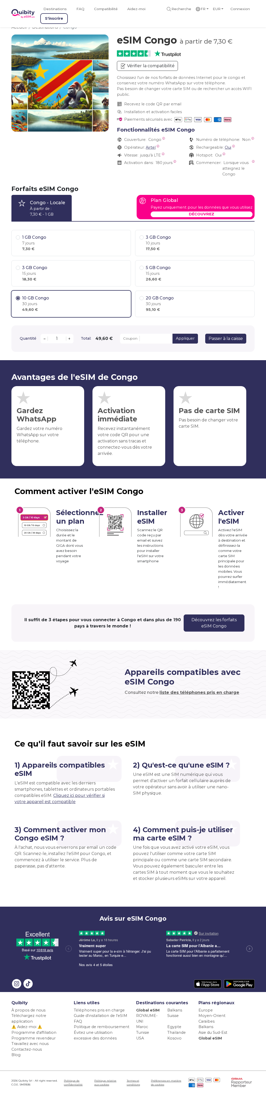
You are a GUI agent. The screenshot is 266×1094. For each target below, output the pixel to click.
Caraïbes (206, 1021)
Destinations (55, 9)
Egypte (174, 1026)
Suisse (173, 1015)
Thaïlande (176, 1032)
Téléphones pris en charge (99, 1010)
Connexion (240, 9)
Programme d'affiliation (33, 1032)
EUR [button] (217, 9)
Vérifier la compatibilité (150, 65)
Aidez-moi (136, 9)
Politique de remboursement (101, 1026)
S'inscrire (54, 18)
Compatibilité (106, 9)
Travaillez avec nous (30, 1043)
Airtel (151, 147)
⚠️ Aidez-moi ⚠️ (26, 1026)
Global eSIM (148, 1010)
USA (140, 1038)
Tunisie (142, 1032)
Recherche (181, 9)
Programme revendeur (33, 1038)
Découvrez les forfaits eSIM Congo (214, 622)
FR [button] (203, 9)
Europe (205, 1010)
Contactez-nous (26, 1049)
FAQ (80, 9)
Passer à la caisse (226, 338)
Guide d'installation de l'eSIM (100, 1015)
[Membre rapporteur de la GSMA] (242, 1082)
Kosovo (174, 1038)
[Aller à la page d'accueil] (23, 13)
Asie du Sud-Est (212, 1032)
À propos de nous (28, 1010)
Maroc (142, 1026)
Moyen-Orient (211, 1015)
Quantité (28, 338)
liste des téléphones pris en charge (199, 692)
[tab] (41, 208)
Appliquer (185, 338)
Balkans (174, 1010)
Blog (16, 1054)
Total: (86, 338)
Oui (228, 147)
